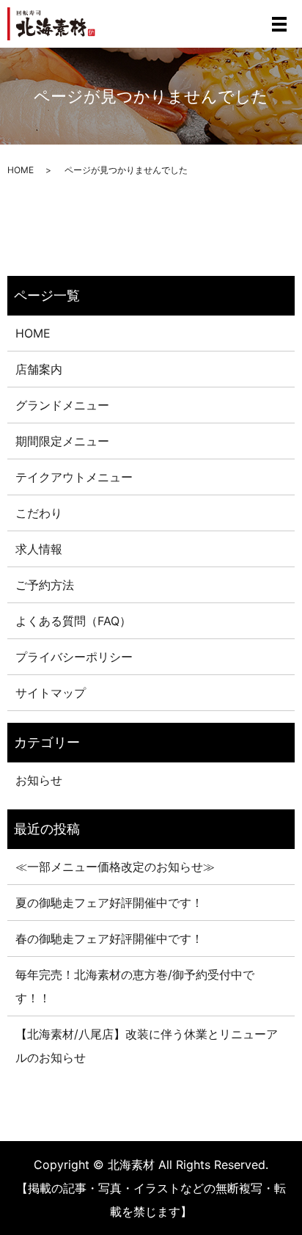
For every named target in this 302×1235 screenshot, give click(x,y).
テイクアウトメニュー (74, 477)
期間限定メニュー (62, 441)
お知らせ (38, 780)
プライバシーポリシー (74, 656)
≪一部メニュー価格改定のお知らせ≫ (115, 866)
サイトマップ (50, 692)
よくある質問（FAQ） (73, 620)
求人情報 (38, 549)
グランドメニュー (62, 405)
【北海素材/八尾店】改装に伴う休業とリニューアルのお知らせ (146, 1046)
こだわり (38, 513)
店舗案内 (38, 369)
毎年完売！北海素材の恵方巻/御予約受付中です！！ (134, 986)
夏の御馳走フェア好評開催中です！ (109, 902)
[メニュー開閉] (279, 24)
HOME (20, 169)
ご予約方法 (44, 585)
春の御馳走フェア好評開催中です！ (109, 938)
